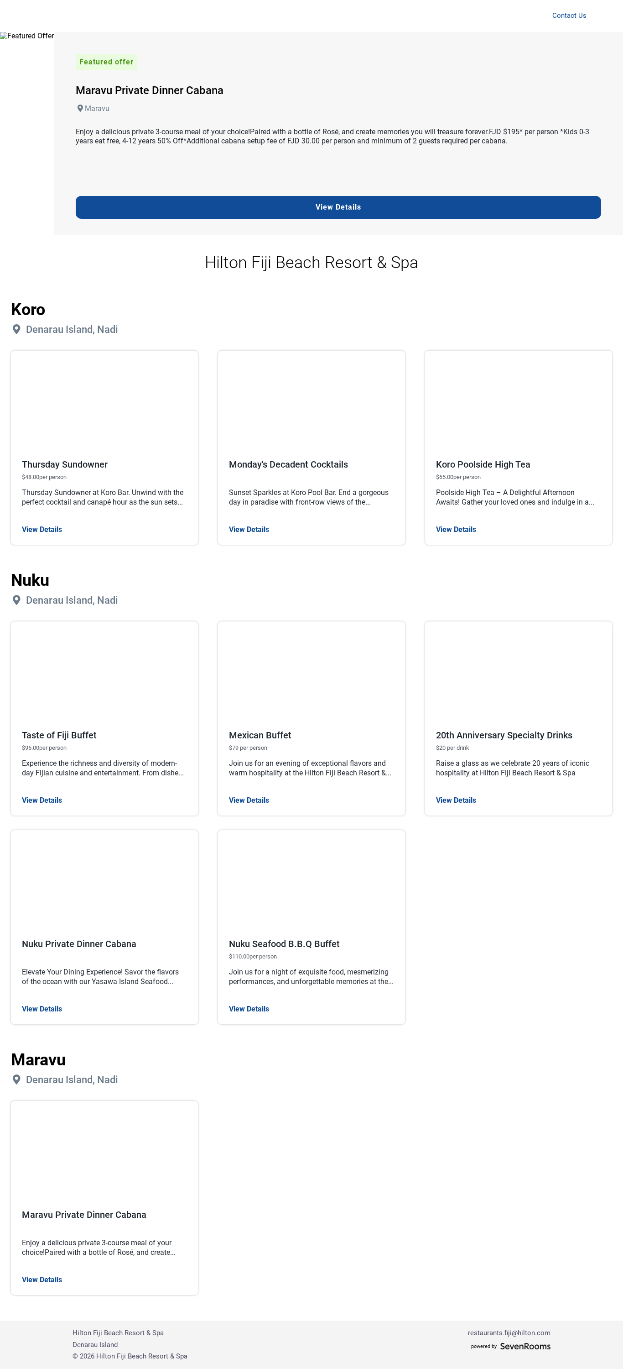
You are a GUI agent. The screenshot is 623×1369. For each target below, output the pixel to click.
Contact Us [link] (569, 16)
